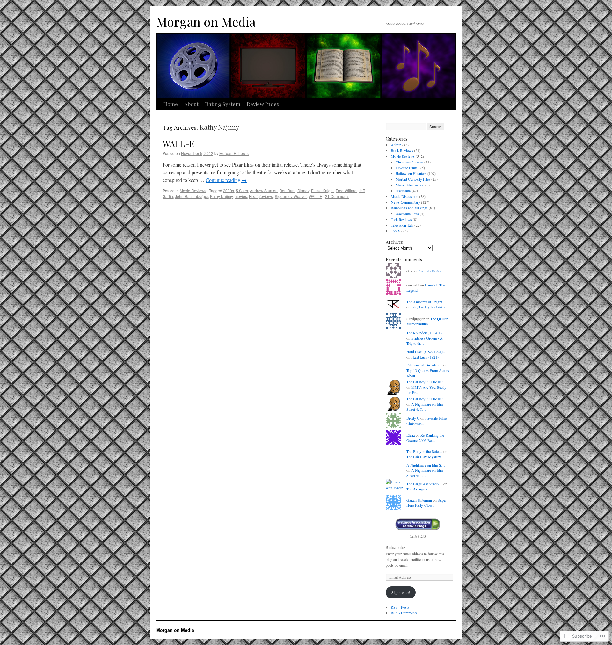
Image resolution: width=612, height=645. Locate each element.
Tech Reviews (401, 219)
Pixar (253, 196)
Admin (396, 144)
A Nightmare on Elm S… (425, 464)
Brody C (412, 418)
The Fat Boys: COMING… (427, 381)
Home (170, 103)
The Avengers (416, 488)
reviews (266, 196)
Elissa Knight (322, 190)
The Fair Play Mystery (423, 456)
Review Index (263, 103)
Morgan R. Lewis (234, 153)
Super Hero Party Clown (426, 502)
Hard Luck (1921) (425, 356)
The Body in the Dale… (424, 451)
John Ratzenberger (191, 196)
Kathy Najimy (221, 196)
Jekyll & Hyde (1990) (428, 306)
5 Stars (242, 190)
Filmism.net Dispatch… (424, 364)
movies (241, 196)
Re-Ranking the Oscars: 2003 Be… (425, 437)
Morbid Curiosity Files (413, 179)
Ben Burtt (287, 190)
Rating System (222, 103)
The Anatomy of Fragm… (426, 301)
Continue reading (226, 180)
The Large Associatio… (424, 483)
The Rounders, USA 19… (426, 332)
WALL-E (178, 143)
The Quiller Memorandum (427, 321)
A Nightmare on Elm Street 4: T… (424, 407)
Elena (410, 435)
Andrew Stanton (264, 190)
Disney (303, 190)
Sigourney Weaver (291, 196)
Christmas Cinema (409, 161)
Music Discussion (404, 196)
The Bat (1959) (429, 270)
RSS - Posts (400, 607)
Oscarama (403, 190)
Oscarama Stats (407, 213)
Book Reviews (402, 150)
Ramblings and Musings (409, 207)
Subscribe (395, 548)
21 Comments (337, 196)
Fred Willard (346, 190)
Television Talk (402, 225)
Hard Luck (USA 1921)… (426, 351)
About (191, 103)
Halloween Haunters (411, 173)
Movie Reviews (193, 190)
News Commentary (405, 202)
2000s (228, 190)
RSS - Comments (404, 612)
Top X (395, 230)
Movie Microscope (410, 184)
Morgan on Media (206, 21)
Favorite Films (407, 167)
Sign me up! (400, 592)
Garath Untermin (419, 500)
